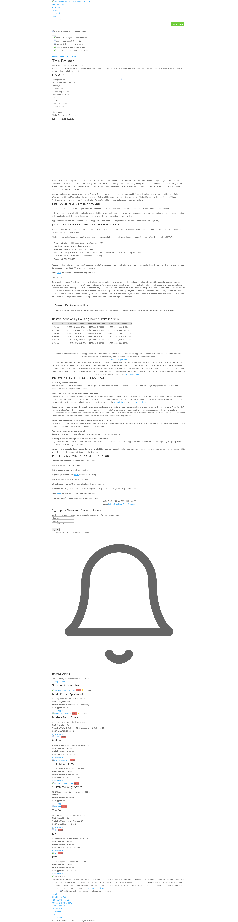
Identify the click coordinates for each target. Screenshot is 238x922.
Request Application (119, 359)
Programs (56, 7)
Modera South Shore (65, 717)
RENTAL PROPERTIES (60, 900)
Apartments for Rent (80, 533)
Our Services (57, 13)
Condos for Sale (61, 533)
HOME (54, 894)
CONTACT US (57, 909)
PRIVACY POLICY (58, 906)
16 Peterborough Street (67, 787)
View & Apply (57, 710)
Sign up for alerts (59, 681)
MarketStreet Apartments (68, 694)
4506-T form (141, 402)
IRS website (118, 402)
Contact (55, 16)
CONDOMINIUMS (59, 897)
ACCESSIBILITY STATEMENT (63, 903)
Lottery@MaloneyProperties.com (121, 504)
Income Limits (58, 10)
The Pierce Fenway (63, 763)
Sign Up (56, 530)
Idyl (54, 833)
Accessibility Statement (133, 374)
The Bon (57, 810)
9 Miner (57, 740)
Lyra (54, 857)
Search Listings (58, 4)
